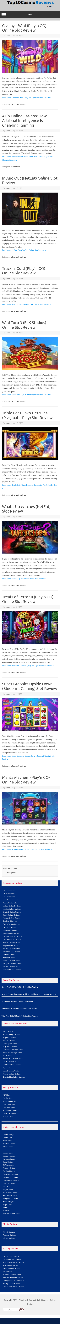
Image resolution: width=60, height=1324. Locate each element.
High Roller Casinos (10, 946)
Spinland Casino (9, 1171)
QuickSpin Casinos (10, 1044)
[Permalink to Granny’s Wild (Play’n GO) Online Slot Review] (30, 72)
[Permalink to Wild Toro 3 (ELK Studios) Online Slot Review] (30, 369)
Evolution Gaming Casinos (13, 1050)
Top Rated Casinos (10, 921)
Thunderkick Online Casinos (14, 1077)
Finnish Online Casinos (12, 909)
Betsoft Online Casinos (11, 1071)
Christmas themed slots (11, 1113)
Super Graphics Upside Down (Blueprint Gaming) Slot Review (29, 686)
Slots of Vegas (8, 1202)
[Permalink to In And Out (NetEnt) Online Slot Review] (30, 224)
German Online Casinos (12, 939)
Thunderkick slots (10, 1110)
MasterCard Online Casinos (13, 1262)
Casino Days (7, 1138)
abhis (8, 35)
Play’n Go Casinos (10, 1047)
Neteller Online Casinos (12, 1259)
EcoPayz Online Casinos (12, 1275)
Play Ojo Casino (9, 1183)
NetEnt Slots (7, 1098)
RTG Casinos (8, 1031)
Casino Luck (8, 1153)
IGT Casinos (7, 1056)
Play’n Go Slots (9, 1107)
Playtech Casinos (9, 1038)
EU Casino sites (9, 897)
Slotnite (6, 1211)
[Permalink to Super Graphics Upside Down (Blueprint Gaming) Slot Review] (30, 730)
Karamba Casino (9, 1159)
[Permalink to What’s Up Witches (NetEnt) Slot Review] (30, 552)
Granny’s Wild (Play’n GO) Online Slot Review (24, 28)
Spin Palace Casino (10, 1196)
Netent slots (7, 1271)
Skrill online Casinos (11, 1256)
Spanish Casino (9, 958)
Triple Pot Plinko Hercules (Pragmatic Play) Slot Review (27, 415)
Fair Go (5, 1208)
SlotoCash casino (9, 1150)
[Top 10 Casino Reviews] (30, 7)
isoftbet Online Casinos (12, 1065)
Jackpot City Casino (10, 1198)
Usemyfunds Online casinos (13, 1280)
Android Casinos (9, 1235)
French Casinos (8, 955)
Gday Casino (8, 1162)
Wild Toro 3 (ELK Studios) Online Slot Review (24, 325)
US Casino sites (9, 891)
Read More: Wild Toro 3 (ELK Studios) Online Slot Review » (26, 395)
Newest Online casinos (11, 949)
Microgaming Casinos (11, 1034)
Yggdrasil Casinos (10, 1068)
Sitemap (44, 1300)
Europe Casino (8, 1116)
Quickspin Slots (9, 1104)
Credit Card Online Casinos (13, 1287)
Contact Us (34, 1300)
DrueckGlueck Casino (11, 1180)
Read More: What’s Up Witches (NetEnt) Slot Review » (24, 579)
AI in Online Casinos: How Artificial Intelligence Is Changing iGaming (24, 120)
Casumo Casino (9, 1168)
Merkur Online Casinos (11, 1074)
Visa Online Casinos (10, 1265)
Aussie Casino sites (10, 903)
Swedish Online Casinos (12, 912)
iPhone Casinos (9, 1238)
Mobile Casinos (9, 1232)
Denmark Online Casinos (12, 936)
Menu (30, 14)
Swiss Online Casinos (11, 933)
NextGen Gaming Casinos (12, 1053)
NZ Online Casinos (10, 927)
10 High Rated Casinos (11, 1214)
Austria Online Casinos (11, 961)
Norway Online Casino (11, 918)
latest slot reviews (18, 104)
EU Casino (7, 1186)
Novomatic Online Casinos (13, 1059)
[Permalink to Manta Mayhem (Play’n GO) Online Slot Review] (30, 823)
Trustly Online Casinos (11, 1284)
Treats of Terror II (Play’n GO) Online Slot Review (27, 599)
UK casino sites (8, 894)
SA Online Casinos (10, 930)
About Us (23, 1300)
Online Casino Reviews (12, 906)
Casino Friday (8, 1135)
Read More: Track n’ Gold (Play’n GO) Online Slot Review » (26, 304)
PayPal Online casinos (11, 1268)
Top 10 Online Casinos (11, 942)
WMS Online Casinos (11, 1062)
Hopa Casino (8, 1189)
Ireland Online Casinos (11, 967)
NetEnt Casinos (9, 1041)
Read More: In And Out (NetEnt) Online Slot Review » (24, 250)
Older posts (9, 872)
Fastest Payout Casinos (11, 924)
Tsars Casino (7, 1141)
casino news (15, 166)
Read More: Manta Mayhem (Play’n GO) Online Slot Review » (27, 849)
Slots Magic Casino (10, 1174)
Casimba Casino (9, 1156)
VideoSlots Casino (10, 1193)
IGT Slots (6, 1095)
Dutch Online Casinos (11, 915)
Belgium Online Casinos (12, 964)
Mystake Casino (9, 1144)
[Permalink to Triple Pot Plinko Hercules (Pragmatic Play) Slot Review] (30, 459)
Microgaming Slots (10, 1101)
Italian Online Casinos (11, 952)
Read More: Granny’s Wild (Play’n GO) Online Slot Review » (26, 98)
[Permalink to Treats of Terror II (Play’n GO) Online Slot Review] (30, 643)
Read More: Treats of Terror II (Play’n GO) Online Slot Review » (28, 666)
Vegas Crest (7, 1205)
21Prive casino (8, 1165)
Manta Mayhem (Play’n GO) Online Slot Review (26, 779)
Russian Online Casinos (12, 970)
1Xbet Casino (8, 1147)
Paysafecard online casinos (13, 1278)
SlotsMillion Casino (10, 1177)
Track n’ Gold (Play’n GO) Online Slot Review (23, 270)
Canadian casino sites (11, 900)
